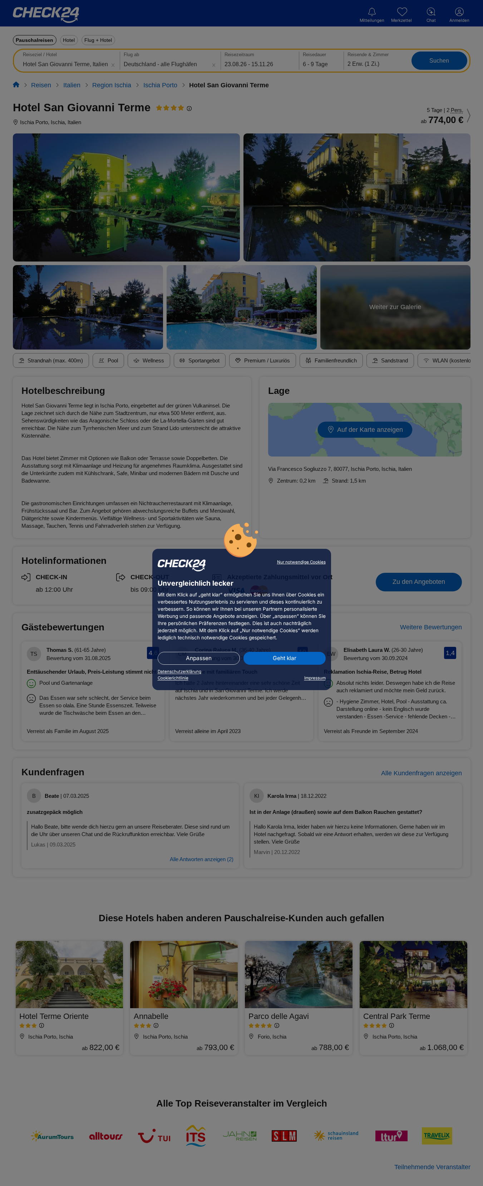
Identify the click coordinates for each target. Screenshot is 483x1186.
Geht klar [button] (284, 658)
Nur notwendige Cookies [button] (301, 562)
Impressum (315, 677)
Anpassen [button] (199, 658)
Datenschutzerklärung (179, 671)
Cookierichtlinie (173, 677)
